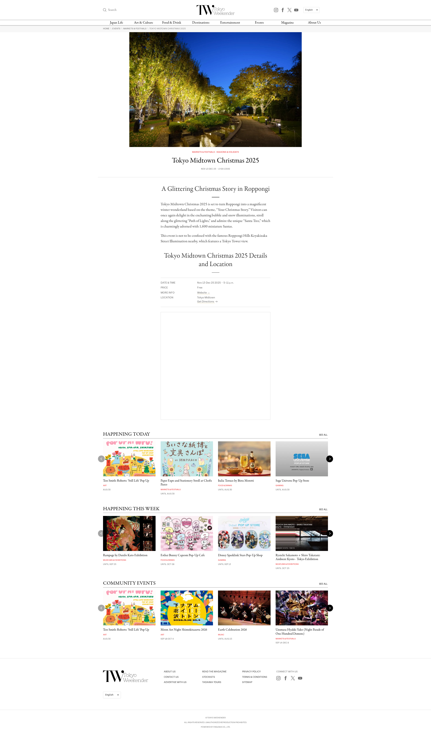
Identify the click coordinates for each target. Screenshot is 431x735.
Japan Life (116, 22)
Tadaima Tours (211, 682)
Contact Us (171, 677)
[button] (329, 458)
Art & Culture (143, 22)
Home (106, 28)
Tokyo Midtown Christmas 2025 (167, 28)
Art (105, 485)
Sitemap (247, 682)
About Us (314, 22)
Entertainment (230, 22)
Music (221, 635)
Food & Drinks (225, 485)
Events (259, 22)
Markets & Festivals (135, 28)
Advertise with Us (175, 682)
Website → (203, 292)
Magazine (287, 22)
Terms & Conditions (254, 677)
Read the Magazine (214, 671)
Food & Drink (171, 22)
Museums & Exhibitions (114, 560)
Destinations (200, 22)
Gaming (280, 485)
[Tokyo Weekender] (125, 681)
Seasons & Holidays (228, 152)
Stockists (208, 677)
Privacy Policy (251, 671)
